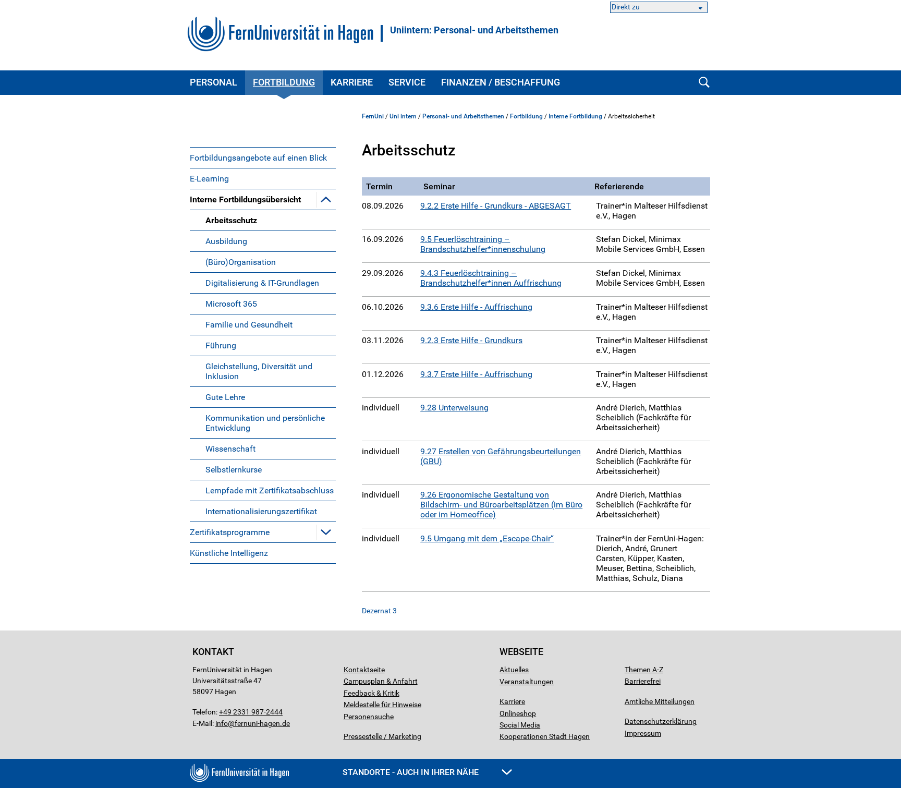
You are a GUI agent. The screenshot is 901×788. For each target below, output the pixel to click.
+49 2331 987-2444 (251, 712)
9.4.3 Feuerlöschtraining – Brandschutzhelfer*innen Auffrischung (491, 278)
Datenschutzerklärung (661, 721)
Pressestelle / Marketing (382, 736)
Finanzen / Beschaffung (500, 82)
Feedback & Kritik (371, 693)
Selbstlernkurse (233, 470)
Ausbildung (226, 241)
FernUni (373, 116)
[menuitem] (263, 157)
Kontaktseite (364, 669)
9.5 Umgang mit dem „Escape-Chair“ (487, 538)
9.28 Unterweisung (454, 408)
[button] (326, 199)
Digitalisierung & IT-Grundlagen (262, 283)
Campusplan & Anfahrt (381, 681)
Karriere (352, 82)
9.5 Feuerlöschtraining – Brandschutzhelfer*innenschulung (482, 244)
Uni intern (403, 116)
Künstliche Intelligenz (229, 553)
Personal (213, 82)
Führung (220, 345)
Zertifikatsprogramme (230, 532)
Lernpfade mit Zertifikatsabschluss (269, 490)
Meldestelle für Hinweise (382, 704)
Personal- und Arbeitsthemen (463, 116)
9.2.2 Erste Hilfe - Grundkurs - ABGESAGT (495, 206)
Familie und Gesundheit (249, 325)
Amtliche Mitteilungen (660, 701)
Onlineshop (518, 713)
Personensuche (369, 716)
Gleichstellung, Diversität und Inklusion (258, 371)
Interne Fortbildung (575, 116)
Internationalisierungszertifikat (261, 511)
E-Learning (209, 179)
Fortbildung (284, 82)
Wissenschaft (230, 449)
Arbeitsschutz (231, 220)
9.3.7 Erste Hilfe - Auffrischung (476, 374)
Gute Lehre (225, 397)
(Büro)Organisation (240, 262)
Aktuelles (514, 669)
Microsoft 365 (231, 304)
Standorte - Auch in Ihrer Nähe (412, 772)
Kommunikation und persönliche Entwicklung (265, 423)
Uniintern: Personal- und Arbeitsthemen (474, 30)
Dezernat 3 (379, 611)
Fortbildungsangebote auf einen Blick (258, 158)
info (221, 723)
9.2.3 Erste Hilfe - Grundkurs (471, 340)
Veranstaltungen (527, 681)
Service (406, 82)
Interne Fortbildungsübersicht (245, 199)
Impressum (643, 733)
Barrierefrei (643, 681)
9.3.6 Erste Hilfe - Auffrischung (476, 307)
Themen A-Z (644, 669)
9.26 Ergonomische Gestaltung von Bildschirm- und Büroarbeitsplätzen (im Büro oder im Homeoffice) (501, 504)
